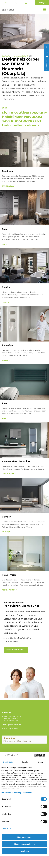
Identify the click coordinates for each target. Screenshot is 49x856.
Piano (4, 418)
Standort (6, 3)
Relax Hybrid (8, 590)
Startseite (6, 56)
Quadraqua (8, 186)
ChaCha (6, 287)
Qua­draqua (8, 171)
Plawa (5, 360)
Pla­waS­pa (7, 345)
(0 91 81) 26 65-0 (16, 3)
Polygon (6, 532)
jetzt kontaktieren (15, 650)
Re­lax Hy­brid (9, 575)
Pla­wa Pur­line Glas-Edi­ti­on (16, 461)
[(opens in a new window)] (46, 46)
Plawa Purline (9, 474)
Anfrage (42, 3)
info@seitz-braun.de (26, 3)
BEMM (31, 56)
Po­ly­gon (6, 517)
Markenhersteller (19, 56)
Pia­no (5, 403)
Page (5, 229)
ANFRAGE (46, 65)
